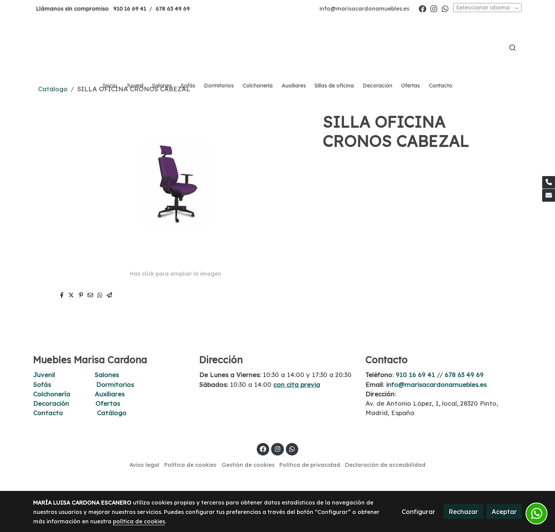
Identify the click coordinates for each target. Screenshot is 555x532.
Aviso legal (144, 464)
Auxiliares (110, 394)
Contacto (48, 413)
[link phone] (548, 182)
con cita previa (296, 384)
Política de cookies (190, 464)
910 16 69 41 (129, 8)
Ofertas (108, 403)
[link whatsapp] (445, 8)
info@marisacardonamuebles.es (364, 8)
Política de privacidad (309, 464)
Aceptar (504, 511)
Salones (107, 375)
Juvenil (44, 375)
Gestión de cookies (248, 464)
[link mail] (548, 195)
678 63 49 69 (173, 8)
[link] (277, 47)
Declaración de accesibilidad (385, 464)
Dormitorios (115, 384)
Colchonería (51, 394)
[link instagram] (433, 8)
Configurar (418, 511)
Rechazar (463, 511)
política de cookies (139, 521)
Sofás (42, 384)
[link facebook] (422, 8)
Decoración (51, 403)
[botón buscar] (512, 47)
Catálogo (111, 413)
